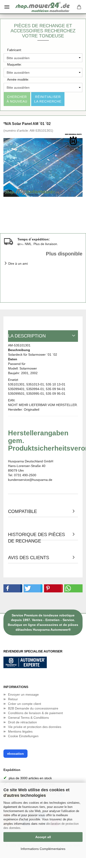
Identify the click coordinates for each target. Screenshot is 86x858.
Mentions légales (20, 731)
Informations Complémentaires (43, 849)
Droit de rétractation (22, 722)
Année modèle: (18, 79)
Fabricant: (14, 50)
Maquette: (14, 64)
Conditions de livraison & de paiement (35, 713)
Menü (7, 7)
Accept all (43, 837)
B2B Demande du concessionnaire (33, 708)
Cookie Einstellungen (23, 736)
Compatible (22, 511)
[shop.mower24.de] (43, 7)
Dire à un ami (18, 263)
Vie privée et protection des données (34, 727)
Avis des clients (28, 557)
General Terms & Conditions (28, 717)
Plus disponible (64, 254)
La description (27, 335)
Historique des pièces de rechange (36, 536)
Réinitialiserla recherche (47, 99)
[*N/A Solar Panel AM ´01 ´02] (43, 167)
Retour (13, 699)
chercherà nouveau (17, 99)
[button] (11, 588)
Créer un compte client (24, 704)
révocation (15, 753)
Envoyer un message (23, 694)
